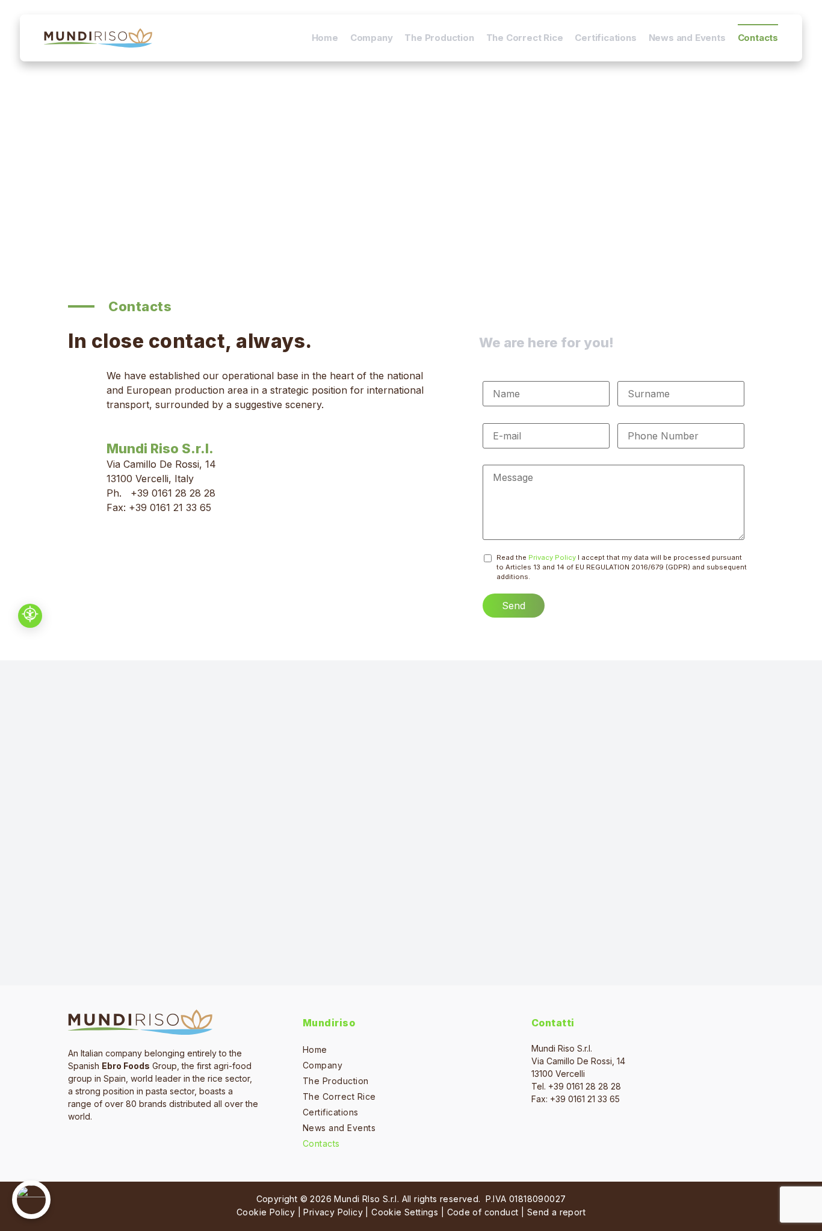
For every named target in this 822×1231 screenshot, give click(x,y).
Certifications (605, 37)
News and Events (687, 37)
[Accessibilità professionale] (30, 616)
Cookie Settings (404, 1212)
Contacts (758, 37)
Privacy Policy (552, 557)
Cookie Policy (265, 1212)
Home (325, 37)
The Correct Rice (524, 37)
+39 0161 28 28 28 (173, 493)
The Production (439, 37)
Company (371, 37)
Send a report (556, 1212)
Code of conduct (483, 1212)
